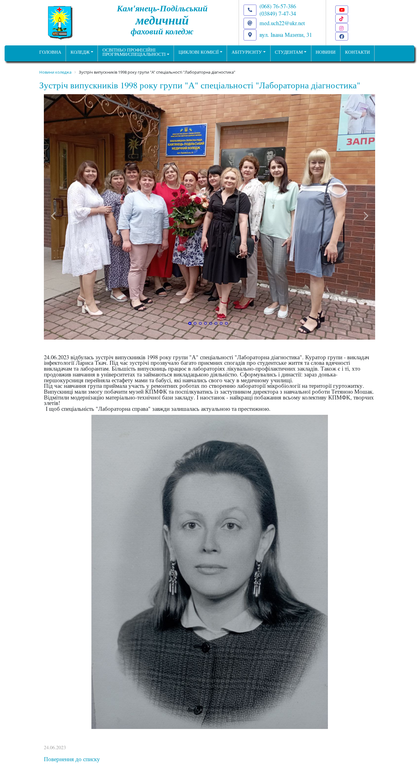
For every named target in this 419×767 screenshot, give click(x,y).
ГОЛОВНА (50, 52)
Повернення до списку (72, 759)
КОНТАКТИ (357, 52)
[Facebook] (341, 36)
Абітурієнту (247, 52)
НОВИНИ (326, 52)
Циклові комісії (199, 52)
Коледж (80, 52)
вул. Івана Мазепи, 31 (285, 34)
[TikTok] (341, 18)
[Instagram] (341, 27)
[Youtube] (341, 10)
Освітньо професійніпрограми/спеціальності (134, 52)
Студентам (289, 52)
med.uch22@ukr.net (282, 23)
